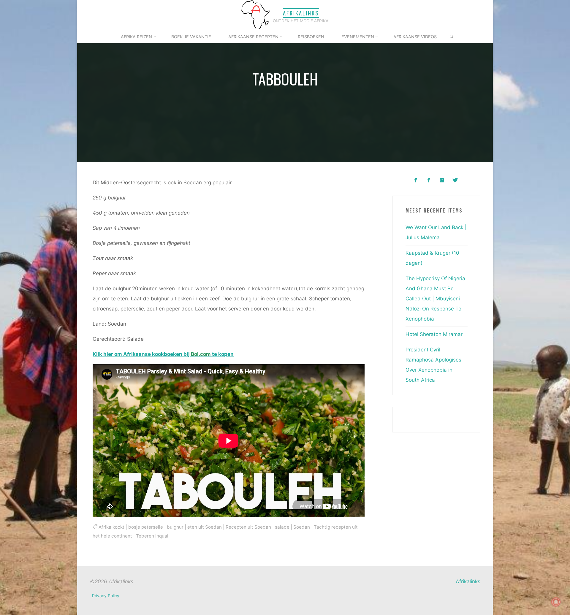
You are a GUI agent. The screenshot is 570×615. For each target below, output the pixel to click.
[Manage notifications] (556, 602)
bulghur (175, 527)
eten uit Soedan (204, 527)
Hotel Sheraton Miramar (434, 334)
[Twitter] (454, 180)
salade (282, 527)
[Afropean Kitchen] (428, 180)
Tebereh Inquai (152, 536)
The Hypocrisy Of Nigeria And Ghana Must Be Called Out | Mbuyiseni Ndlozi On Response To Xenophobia (435, 298)
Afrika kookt (111, 527)
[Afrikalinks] (255, 15)
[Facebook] (415, 180)
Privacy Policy (105, 595)
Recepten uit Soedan (248, 527)
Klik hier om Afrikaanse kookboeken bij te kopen (163, 354)
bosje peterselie (145, 527)
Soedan (301, 527)
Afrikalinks (301, 13)
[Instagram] (441, 180)
